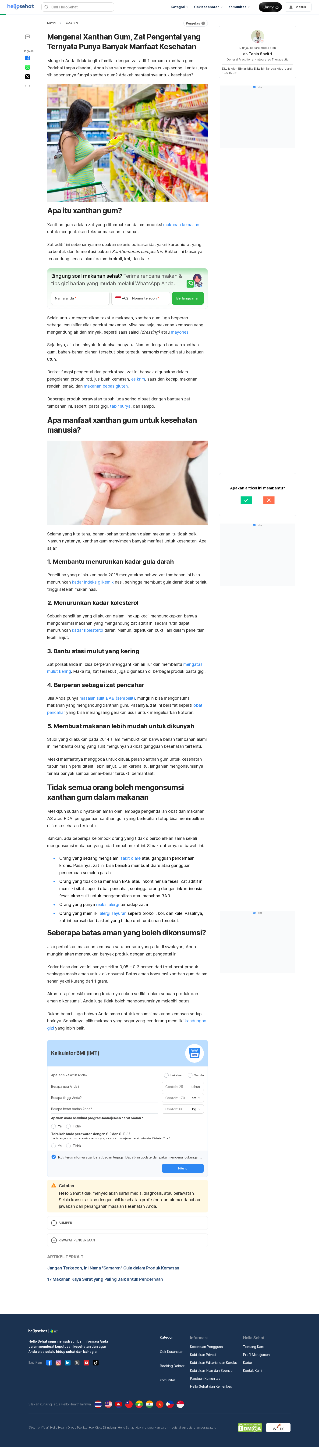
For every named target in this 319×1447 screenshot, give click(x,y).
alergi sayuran (113, 913)
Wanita (199, 1075)
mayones (179, 332)
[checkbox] (53, 1156)
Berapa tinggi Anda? (66, 1098)
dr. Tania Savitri (257, 53)
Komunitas (168, 1380)
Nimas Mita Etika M (251, 68)
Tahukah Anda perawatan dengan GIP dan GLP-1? (90, 1134)
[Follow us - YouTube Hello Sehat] (86, 1362)
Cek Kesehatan (172, 1352)
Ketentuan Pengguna (206, 1347)
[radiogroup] (184, 1075)
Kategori (166, 1337)
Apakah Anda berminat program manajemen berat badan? (97, 1118)
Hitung (183, 1168)
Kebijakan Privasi (203, 1355)
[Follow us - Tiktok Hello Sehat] (96, 1362)
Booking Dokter (172, 1366)
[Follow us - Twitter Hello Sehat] (77, 1362)
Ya (59, 1126)
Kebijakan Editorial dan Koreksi (213, 1363)
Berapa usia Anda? (65, 1086)
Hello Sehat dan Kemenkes (211, 1386)
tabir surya (120, 406)
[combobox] (195, 1098)
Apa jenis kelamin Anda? (69, 1075)
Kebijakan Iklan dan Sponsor (212, 1370)
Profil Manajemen (256, 1355)
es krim (138, 379)
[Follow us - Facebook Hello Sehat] (49, 1362)
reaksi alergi (107, 904)
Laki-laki (176, 1075)
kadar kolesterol (87, 630)
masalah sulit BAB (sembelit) (107, 698)
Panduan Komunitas (205, 1378)
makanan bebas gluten (106, 386)
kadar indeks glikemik (93, 582)
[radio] (166, 1075)
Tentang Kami (253, 1347)
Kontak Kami (252, 1370)
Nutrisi (51, 23)
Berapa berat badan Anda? (71, 1109)
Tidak (77, 1126)
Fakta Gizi (71, 23)
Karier (247, 1363)
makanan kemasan (181, 224)
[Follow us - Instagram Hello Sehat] (58, 1362)
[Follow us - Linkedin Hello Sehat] (68, 1362)
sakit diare (131, 858)
